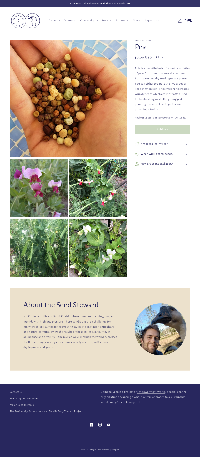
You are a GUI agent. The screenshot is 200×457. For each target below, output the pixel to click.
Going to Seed (95, 450)
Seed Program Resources (24, 398)
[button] (53, 21)
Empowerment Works (151, 391)
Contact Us (16, 392)
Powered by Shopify (110, 450)
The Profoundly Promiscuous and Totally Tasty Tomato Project (46, 411)
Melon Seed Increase (22, 405)
